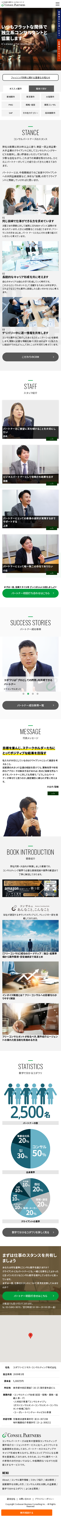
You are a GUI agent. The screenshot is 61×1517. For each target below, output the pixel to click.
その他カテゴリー (30, 112)
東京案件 (30, 96)
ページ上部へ (56, 1512)
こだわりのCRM (30, 357)
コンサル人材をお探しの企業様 (41, 1484)
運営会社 (11, 1498)
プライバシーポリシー (44, 1498)
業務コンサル (50, 104)
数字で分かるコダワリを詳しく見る (30, 1232)
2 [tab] (28, 694)
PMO (11, 104)
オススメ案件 (15, 88)
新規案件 (11, 96)
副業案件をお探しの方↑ (59, 24)
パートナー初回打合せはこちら (30, 1296)
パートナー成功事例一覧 (30, 705)
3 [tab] (32, 694)
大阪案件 (50, 96)
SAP (11, 112)
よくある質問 (32, 1488)
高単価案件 (50, 112)
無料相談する (9, 3)
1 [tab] (23, 694)
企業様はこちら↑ (59, 50)
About (5, 1479)
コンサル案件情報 (19, 1479)
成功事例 (49, 1479)
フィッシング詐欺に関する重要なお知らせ (30, 77)
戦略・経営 (30, 104)
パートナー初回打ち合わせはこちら (30, 593)
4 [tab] (37, 694)
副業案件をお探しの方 (13, 1484)
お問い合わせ (25, 1498)
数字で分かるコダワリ (12, 1488)
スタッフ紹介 (37, 1479)
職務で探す (41, 88)
